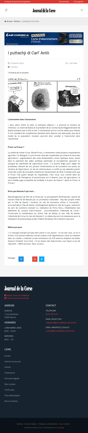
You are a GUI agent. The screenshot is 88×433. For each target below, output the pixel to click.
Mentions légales (31, 424)
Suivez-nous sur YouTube (17, 298)
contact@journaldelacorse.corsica (60, 331)
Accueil (9, 21)
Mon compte (9, 384)
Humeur (14, 67)
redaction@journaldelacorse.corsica (61, 322)
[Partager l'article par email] (34, 259)
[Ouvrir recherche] (6, 10)
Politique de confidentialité (48, 424)
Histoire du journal (12, 361)
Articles (17, 21)
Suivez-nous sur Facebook (17, 295)
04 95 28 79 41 (52, 314)
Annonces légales (11, 378)
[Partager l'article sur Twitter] (41, 259)
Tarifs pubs (9, 390)
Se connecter (64, 1)
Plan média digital (12, 395)
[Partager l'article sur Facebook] (21, 259)
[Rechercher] (82, 10)
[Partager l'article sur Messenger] (28, 257)
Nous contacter (11, 401)
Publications (9, 373)
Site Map (20, 424)
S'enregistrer (79, 1)
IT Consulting (59, 428)
